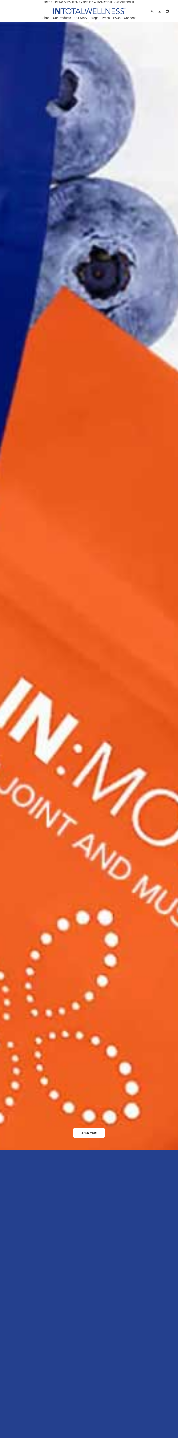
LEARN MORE (88, 1133)
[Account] (159, 11)
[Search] (152, 11)
